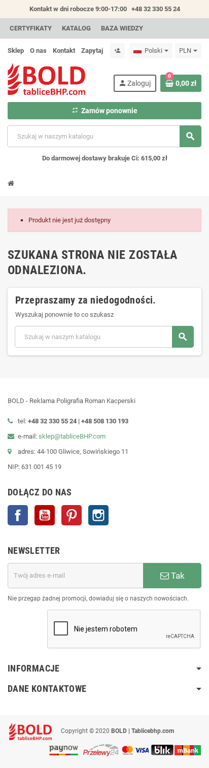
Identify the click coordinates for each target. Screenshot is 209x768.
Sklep (16, 50)
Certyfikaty (31, 28)
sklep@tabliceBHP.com (72, 436)
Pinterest (71, 515)
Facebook (18, 515)
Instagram (98, 515)
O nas (38, 50)
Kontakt (64, 50)
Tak (177, 576)
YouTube (44, 515)
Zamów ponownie (104, 111)
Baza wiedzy (122, 28)
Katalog (76, 28)
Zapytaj (92, 50)
